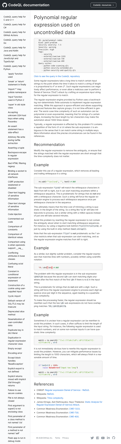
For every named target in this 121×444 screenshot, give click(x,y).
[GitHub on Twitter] (92, 438)
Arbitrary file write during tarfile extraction (16, 140)
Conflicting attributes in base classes (16, 255)
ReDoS (50, 394)
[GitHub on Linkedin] (108, 437)
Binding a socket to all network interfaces (17, 174)
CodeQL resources (102, 5)
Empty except (15, 348)
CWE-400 (74, 416)
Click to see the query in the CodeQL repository (57, 76)
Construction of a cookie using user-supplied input (17, 288)
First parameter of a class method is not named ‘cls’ (16, 419)
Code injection (15, 214)
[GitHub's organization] (113, 438)
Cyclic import (14, 296)
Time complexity (55, 398)
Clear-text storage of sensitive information (17, 206)
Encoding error (15, 353)
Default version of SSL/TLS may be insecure (16, 303)
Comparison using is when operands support (16, 245)
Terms (57, 438)
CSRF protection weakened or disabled (16, 184)
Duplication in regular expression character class (17, 340)
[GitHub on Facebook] (97, 438)
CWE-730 (74, 412)
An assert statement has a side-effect (15, 129)
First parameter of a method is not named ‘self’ (16, 430)
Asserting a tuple (16, 147)
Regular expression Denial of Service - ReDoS (67, 390)
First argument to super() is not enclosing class (16, 408)
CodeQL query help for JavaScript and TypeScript (15, 58)
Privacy (65, 438)
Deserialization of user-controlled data (16, 322)
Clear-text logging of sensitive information (16, 195)
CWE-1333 (74, 408)
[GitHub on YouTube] (103, 438)
